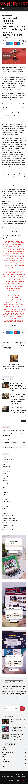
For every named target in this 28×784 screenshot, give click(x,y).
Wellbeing (4, 508)
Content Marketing (19, 773)
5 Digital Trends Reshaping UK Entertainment (13, 430)
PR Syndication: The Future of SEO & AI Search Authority (13, 443)
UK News (4, 504)
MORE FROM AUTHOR (8, 379)
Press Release (9, 15)
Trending (4, 499)
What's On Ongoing (7, 513)
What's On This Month (8, 522)
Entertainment (6, 466)
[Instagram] (16, 697)
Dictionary (5, 462)
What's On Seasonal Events (9, 515)
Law (3, 478)
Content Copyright (19, 774)
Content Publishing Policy (7, 776)
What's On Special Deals (8, 518)
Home (3, 12)
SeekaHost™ (16, 782)
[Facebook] (11, 697)
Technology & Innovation (8, 494)
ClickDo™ (22, 780)
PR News (7, 12)
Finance (3, 410)
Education (4, 464)
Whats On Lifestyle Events (9, 530)
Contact (23, 776)
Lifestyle (4, 480)
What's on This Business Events (10, 520)
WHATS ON (5, 527)
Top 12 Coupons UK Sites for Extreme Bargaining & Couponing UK (14, 434)
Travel (4, 497)
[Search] (22, 708)
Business (4, 457)
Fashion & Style (6, 471)
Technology (5, 492)
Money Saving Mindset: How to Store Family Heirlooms (20, 344)
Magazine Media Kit (14, 777)
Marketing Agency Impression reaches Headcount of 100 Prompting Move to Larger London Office (7, 345)
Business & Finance (7, 459)
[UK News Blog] (14, 3)
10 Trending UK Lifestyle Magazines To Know (13, 447)
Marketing (5, 483)
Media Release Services (9, 774)
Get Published (11, 773)
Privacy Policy (17, 776)
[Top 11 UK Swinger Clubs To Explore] (5, 721)
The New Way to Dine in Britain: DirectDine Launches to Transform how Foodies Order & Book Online (18, 387)
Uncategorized (6, 506)
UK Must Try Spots (7, 501)
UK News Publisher (7, 40)
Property (4, 487)
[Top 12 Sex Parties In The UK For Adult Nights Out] (5, 729)
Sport (3, 490)
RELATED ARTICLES (7, 377)
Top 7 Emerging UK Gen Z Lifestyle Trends (12, 439)
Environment (5, 469)
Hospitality (5, 476)
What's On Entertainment (8, 511)
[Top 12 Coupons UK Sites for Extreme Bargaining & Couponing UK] (5, 736)
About (4, 773)
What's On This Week (7, 525)
